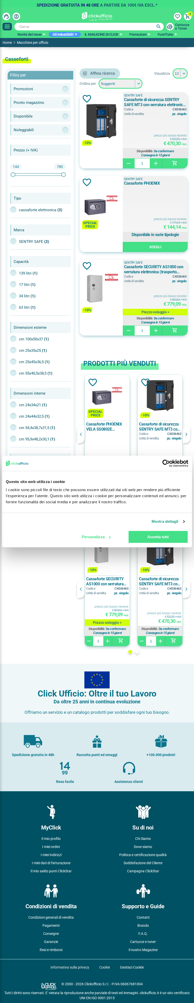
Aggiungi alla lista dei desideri (87, 99)
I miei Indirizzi (51, 855)
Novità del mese (29, 34)
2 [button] (137, 652)
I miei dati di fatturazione (51, 863)
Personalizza (93, 537)
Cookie (104, 967)
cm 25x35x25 (33, 350)
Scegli (155, 247)
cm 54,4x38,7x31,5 (37, 428)
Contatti (143, 917)
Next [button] (186, 434)
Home (7, 43)
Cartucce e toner (143, 942)
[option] (97, 4)
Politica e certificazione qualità (143, 855)
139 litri (28, 273)
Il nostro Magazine (143, 950)
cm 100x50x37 (34, 339)
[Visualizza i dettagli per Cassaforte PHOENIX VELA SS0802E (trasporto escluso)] (107, 396)
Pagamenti (51, 925)
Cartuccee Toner (182, 26)
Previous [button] (81, 434)
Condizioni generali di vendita (51, 917)
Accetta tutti (158, 537)
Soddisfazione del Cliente (143, 863)
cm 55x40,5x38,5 (35, 373)
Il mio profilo (51, 839)
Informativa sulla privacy (70, 967)
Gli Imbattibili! (63, 34)
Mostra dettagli (165, 521)
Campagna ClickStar (143, 871)
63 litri (27, 307)
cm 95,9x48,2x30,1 (37, 439)
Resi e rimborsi (51, 950)
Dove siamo (143, 847)
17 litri (27, 284)
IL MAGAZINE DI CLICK (101, 34)
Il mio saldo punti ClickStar (51, 871)
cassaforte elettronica (40, 210)
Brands (143, 925)
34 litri (27, 296)
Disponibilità (145, 151)
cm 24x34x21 (33, 405)
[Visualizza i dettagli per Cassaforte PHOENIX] (101, 205)
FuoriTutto (165, 34)
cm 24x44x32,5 (34, 416)
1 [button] (130, 652)
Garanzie (51, 942)
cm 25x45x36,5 (34, 362)
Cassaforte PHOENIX (142, 183)
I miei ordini (51, 847)
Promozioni (138, 34)
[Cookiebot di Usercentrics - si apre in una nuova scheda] (166, 463)
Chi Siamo (143, 839)
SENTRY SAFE (34, 241)
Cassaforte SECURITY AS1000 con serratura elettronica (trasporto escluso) (153, 269)
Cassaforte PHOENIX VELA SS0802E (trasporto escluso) (104, 427)
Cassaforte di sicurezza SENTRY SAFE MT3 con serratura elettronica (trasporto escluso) (154, 102)
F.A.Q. (143, 934)
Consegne (51, 934)
